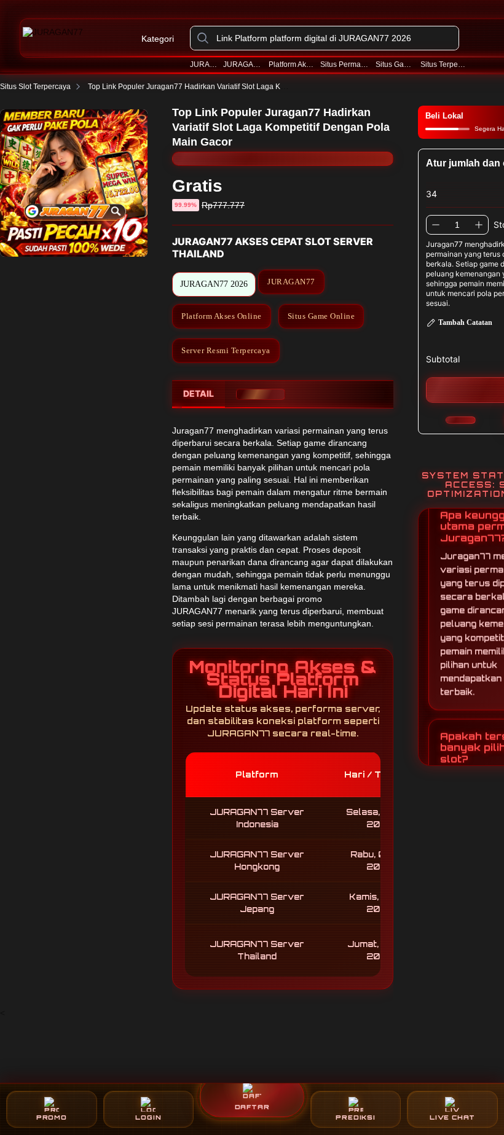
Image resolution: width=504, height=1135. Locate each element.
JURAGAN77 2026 (243, 64)
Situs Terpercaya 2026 (443, 64)
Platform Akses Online (292, 64)
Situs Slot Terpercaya (35, 86)
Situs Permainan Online (345, 64)
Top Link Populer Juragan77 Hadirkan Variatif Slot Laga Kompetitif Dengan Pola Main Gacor (241, 86)
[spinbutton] (457, 225)
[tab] (198, 394)
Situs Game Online (395, 64)
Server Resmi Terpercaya (225, 350)
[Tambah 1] (478, 224)
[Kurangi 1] (435, 224)
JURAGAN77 (204, 64)
